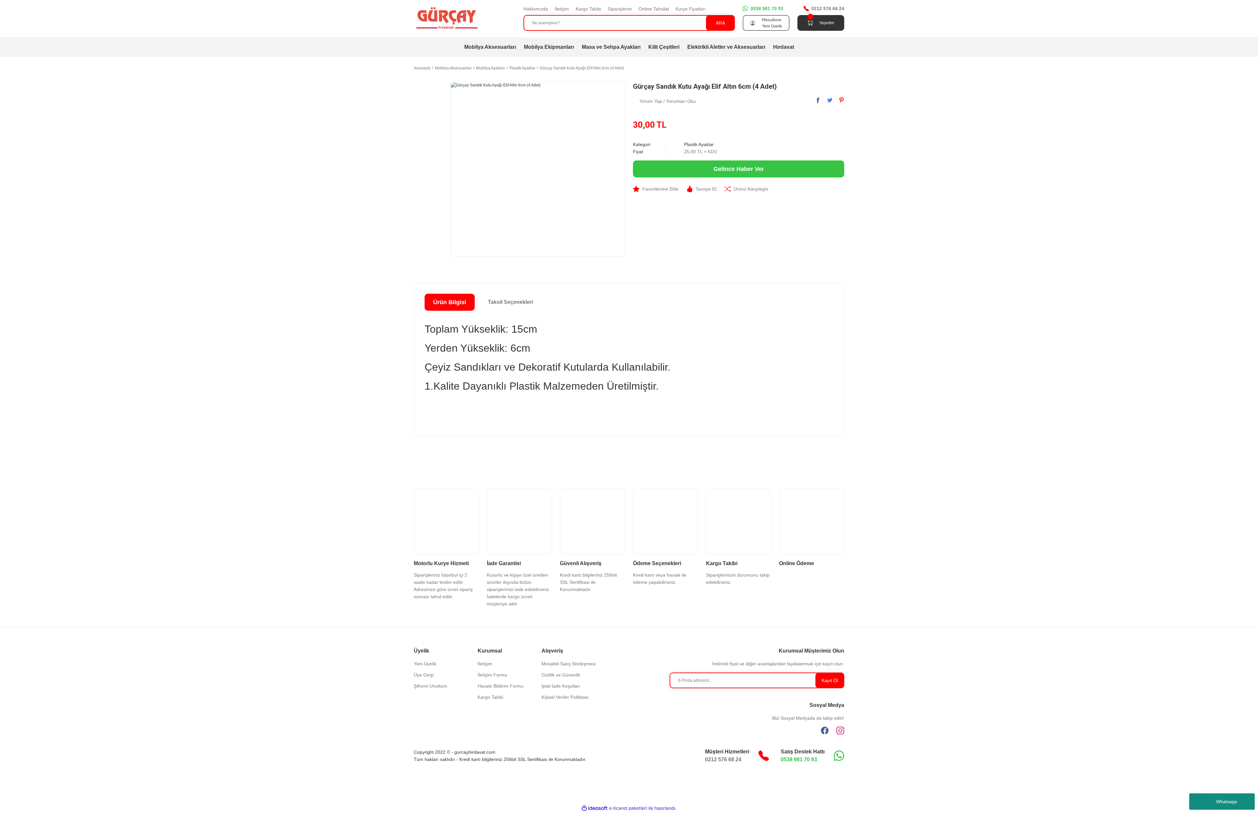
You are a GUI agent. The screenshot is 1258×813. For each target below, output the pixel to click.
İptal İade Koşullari (561, 686)
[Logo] (446, 18)
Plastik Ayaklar (699, 144)
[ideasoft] (594, 808)
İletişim (562, 8)
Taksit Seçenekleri (510, 302)
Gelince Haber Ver (739, 169)
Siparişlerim (620, 8)
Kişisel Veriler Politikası (565, 697)
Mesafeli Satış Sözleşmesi (569, 663)
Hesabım (771, 19)
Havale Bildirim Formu (501, 686)
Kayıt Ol (830, 680)
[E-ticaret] (628, 808)
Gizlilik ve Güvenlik (561, 674)
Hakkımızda (536, 8)
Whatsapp (1226, 801)
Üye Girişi (424, 674)
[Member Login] (752, 23)
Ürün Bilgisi (449, 302)
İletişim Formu (492, 674)
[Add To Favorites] (655, 189)
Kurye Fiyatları (691, 8)
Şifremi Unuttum (430, 686)
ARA (720, 23)
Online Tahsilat (654, 8)
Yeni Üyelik (772, 26)
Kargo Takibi (588, 8)
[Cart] (810, 23)
